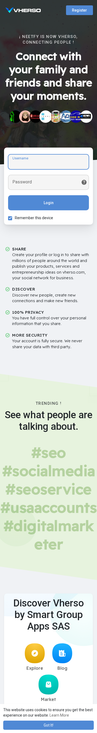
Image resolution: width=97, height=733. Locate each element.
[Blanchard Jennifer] (56, 116)
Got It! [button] (48, 725)
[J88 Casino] (35, 116)
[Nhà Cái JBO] (15, 116)
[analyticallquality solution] (66, 116)
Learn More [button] (59, 715)
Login (49, 203)
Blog (62, 668)
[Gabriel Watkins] (25, 116)
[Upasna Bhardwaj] (45, 116)
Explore (34, 668)
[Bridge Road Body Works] (76, 116)
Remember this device (34, 218)
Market (48, 699)
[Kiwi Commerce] (86, 116)
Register (79, 10)
